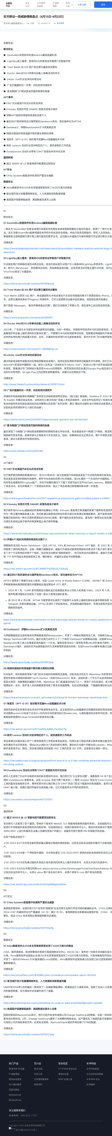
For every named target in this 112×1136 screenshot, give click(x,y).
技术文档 (38, 1069)
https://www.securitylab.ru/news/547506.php (29, 283)
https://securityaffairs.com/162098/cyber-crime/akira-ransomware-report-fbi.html (50, 975)
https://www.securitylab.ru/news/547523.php (29, 1034)
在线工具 (68, 4)
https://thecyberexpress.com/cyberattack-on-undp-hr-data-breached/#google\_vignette (53, 1002)
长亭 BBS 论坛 (93, 1079)
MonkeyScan (15, 1100)
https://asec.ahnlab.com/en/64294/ (23, 450)
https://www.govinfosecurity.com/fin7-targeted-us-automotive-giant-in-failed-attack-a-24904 (57, 498)
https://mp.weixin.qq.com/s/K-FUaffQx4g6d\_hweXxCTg (35, 729)
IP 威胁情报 (56, 4)
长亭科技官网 (92, 1069)
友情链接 (90, 1084)
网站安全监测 (15, 1079)
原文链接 (60, 23)
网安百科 (38, 1084)
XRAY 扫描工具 (65, 1079)
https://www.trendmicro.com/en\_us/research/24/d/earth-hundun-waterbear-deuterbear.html (55, 697)
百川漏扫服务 (15, 1084)
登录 (103, 4)
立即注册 (82, 4)
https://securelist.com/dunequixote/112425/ (28, 799)
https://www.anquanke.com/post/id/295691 (28, 317)
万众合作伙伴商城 (94, 1074)
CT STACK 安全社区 (67, 1069)
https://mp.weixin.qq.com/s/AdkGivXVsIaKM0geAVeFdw (35, 884)
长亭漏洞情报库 (41, 4)
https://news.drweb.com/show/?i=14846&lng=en (31, 348)
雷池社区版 (63, 1074)
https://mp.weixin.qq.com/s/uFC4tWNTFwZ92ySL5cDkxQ (36, 568)
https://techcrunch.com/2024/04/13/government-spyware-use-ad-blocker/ (46, 419)
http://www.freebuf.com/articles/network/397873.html (34, 384)
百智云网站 (14, 1089)
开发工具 (38, 1074)
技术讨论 (27, 4)
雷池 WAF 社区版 (16, 1069)
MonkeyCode (15, 1095)
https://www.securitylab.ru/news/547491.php (29, 662)
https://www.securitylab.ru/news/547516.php (29, 927)
